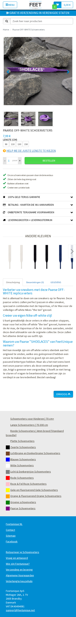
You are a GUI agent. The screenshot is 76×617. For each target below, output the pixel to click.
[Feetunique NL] (35, 4)
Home (6, 29)
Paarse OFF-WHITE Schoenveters (28, 29)
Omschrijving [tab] (13, 282)
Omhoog (62, 394)
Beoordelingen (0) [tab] (35, 282)
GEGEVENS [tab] (55, 282)
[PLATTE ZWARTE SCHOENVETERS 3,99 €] (41, 257)
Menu (11, 5)
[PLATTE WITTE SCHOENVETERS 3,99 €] (15, 257)
